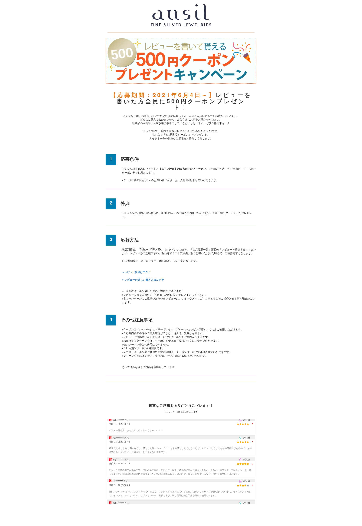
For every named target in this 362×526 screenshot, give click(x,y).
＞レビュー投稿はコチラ (136, 272)
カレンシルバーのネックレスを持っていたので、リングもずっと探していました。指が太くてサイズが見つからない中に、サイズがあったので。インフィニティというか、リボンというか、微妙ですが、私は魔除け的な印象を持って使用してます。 (180, 487)
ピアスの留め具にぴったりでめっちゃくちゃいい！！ (136, 424)
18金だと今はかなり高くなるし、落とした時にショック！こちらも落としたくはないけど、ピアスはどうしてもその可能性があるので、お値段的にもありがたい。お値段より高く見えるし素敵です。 (180, 443)
